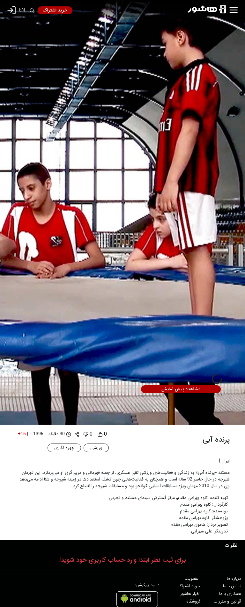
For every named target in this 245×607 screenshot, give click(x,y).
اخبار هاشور (190, 593)
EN (22, 10)
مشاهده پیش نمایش (180, 389)
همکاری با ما (230, 593)
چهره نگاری (64, 447)
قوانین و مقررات (227, 601)
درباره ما (234, 578)
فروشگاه (193, 601)
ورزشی (96, 447)
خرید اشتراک (55, 10)
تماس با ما (232, 585)
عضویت (191, 578)
